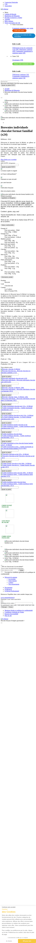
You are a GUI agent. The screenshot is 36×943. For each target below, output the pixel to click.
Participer (4, 607)
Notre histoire (12, 581)
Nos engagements (13, 584)
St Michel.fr (8, 589)
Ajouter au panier (6, 376)
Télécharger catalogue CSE (20, 74)
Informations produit (7, 277)
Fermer (11, 607)
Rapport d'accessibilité (11, 614)
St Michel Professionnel (12, 591)
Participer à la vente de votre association (22, 35)
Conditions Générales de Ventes (14, 612)
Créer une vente (19, 30)
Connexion (11, 2)
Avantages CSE (17, 60)
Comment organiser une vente (22, 28)
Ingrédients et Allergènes (8, 198)
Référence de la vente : (8, 603)
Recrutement (8, 587)
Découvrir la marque (11, 577)
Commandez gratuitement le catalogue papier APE (22, 52)
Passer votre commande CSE (23, 64)
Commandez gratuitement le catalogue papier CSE (20, 77)
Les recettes (12, 579)
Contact (10, 582)
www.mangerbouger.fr (7, 597)
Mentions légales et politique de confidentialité (19, 610)
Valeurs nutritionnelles (8, 225)
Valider (21, 570)
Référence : (4, 139)
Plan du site (8, 615)
